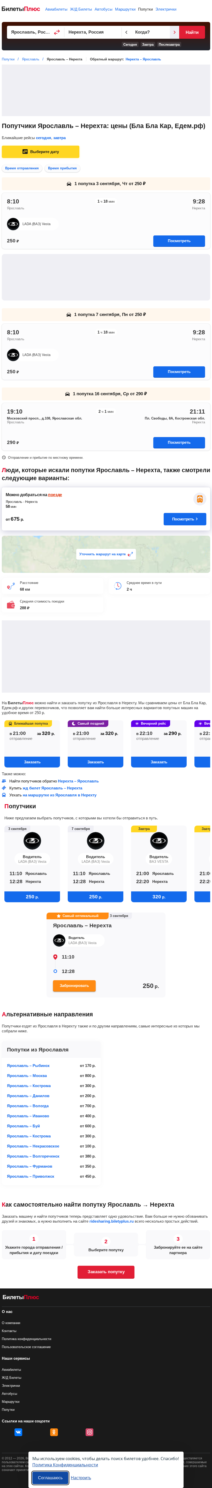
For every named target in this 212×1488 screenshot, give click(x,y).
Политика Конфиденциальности (65, 1465)
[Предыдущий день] (126, 32)
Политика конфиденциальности (26, 1339)
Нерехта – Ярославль (143, 59)
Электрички (165, 9)
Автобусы (103, 9)
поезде (55, 495)
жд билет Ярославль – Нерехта (52, 788)
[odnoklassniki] (54, 1432)
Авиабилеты (56, 9)
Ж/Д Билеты (81, 9)
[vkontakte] (18, 1432)
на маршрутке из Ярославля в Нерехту (59, 795)
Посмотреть (179, 241)
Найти (192, 32)
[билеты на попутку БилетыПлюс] (21, 1298)
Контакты (9, 1331)
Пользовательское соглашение (26, 1347)
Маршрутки (125, 9)
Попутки (145, 9)
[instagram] (89, 1432)
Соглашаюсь (50, 1478)
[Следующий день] (174, 32)
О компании (11, 1323)
